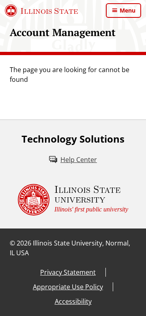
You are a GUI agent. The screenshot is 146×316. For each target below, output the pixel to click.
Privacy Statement (68, 272)
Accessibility (73, 301)
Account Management (63, 32)
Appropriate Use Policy (68, 286)
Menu (127, 10)
